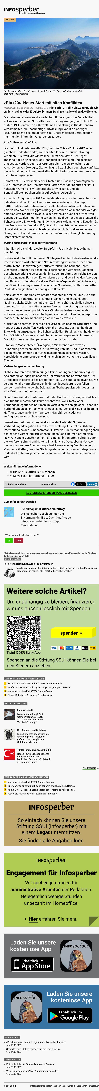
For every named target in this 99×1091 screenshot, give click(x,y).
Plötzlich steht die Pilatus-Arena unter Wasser (30, 1064)
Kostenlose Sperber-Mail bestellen (51, 492)
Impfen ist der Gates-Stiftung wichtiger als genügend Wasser (39, 687)
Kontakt (71, 1085)
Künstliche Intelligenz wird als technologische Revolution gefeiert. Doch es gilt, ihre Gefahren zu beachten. (33, 738)
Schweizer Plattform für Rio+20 (33, 476)
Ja (9, 540)
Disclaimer (82, 1085)
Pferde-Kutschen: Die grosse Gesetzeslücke (30, 695)
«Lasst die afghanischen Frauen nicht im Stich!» (32, 793)
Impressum (94, 1085)
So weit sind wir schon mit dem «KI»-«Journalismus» (35, 683)
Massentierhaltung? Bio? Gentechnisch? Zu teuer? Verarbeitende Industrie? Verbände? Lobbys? (30, 718)
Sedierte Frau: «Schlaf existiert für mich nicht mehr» (33, 1048)
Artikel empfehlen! (17, 484)
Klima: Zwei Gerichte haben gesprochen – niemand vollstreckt (40, 789)
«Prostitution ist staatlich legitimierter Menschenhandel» (35, 1042)
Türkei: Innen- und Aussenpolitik (34, 749)
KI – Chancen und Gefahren (31, 730)
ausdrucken (50, 484)
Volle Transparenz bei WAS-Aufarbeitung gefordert (32, 1070)
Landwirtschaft (25, 710)
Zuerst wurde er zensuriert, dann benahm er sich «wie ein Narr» (40, 785)
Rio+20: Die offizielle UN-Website (34, 472)
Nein (19, 540)
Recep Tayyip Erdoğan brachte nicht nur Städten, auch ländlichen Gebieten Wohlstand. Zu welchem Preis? (33, 757)
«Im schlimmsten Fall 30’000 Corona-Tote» (30, 691)
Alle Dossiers (89, 767)
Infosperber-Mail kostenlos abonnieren (47, 1085)
